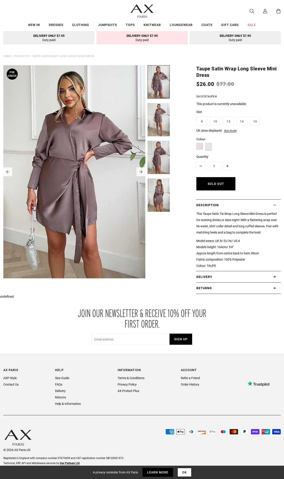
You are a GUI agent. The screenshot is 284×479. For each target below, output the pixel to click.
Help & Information (68, 404)
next (140, 171)
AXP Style (10, 378)
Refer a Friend (190, 378)
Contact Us (11, 384)
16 (255, 121)
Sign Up (180, 339)
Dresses (56, 25)
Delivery (60, 391)
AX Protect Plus (128, 391)
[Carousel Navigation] (74, 171)
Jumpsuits (107, 25)
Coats (206, 25)
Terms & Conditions (131, 378)
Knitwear (152, 25)
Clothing (80, 25)
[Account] (260, 11)
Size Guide (230, 130)
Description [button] (207, 205)
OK (184, 472)
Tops (130, 25)
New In (34, 25)
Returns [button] (204, 288)
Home (7, 56)
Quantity (202, 156)
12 (229, 121)
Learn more (157, 472)
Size (199, 112)
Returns (60, 397)
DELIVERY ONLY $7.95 (49, 38)
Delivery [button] (204, 277)
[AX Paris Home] (142, 11)
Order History (190, 384)
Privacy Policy (127, 384)
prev (7, 171)
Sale (252, 25)
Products (21, 56)
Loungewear (181, 25)
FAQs (58, 384)
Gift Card (230, 25)
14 (242, 121)
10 (215, 121)
